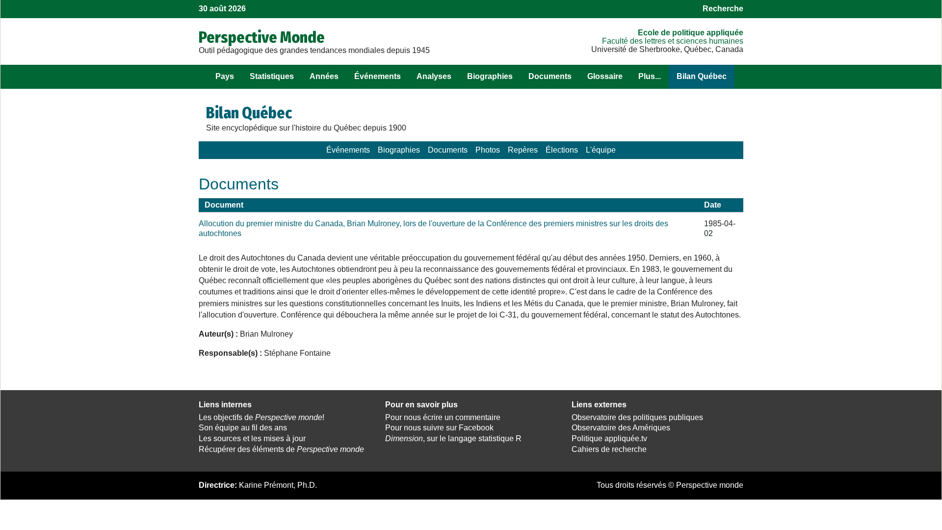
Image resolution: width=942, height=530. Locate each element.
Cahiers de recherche (609, 449)
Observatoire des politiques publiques (637, 417)
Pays (224, 76)
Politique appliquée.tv (609, 438)
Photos (487, 150)
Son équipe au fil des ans (243, 428)
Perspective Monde (262, 37)
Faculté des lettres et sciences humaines (672, 41)
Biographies (490, 76)
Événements (377, 76)
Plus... (649, 76)
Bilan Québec (702, 76)
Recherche (723, 8)
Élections (562, 150)
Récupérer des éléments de (281, 449)
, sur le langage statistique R (453, 438)
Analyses (434, 76)
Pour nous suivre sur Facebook (439, 428)
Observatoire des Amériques (621, 428)
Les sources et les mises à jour (252, 438)
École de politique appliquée (690, 32)
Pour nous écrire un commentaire (442, 417)
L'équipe (601, 150)
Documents (550, 76)
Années (324, 76)
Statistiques (272, 76)
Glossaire (605, 76)
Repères (523, 150)
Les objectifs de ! (261, 417)
